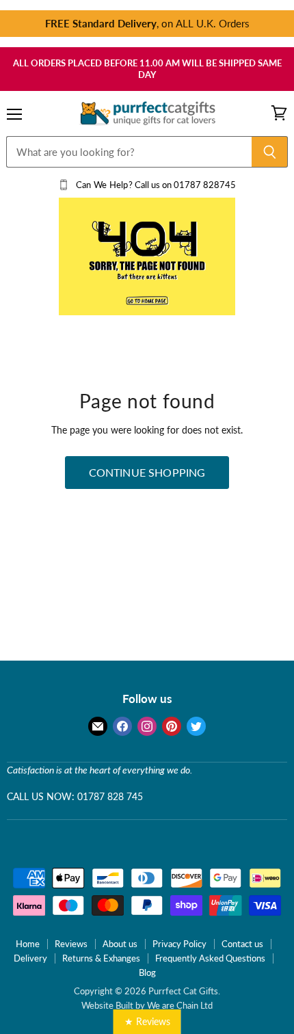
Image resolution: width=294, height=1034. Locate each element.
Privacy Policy (179, 943)
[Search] (270, 152)
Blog (147, 972)
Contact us (242, 943)
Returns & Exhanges (101, 958)
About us (120, 943)
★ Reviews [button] (147, 1021)
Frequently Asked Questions (210, 958)
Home (28, 943)
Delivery (30, 958)
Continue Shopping (147, 472)
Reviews (71, 943)
